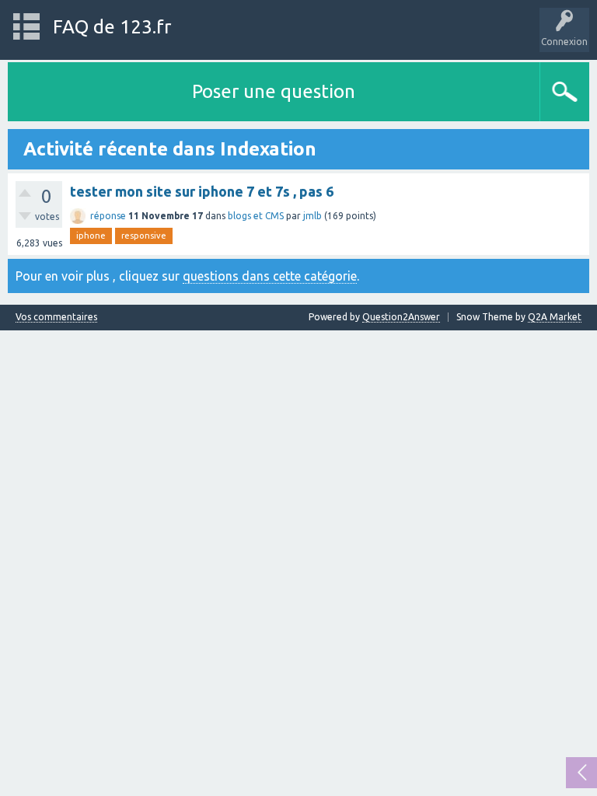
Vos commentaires (56, 317)
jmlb (312, 216)
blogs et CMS (256, 216)
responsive (143, 235)
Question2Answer (401, 317)
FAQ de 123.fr (112, 26)
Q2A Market (554, 317)
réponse (108, 216)
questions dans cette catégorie (270, 276)
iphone (91, 235)
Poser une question (273, 91)
